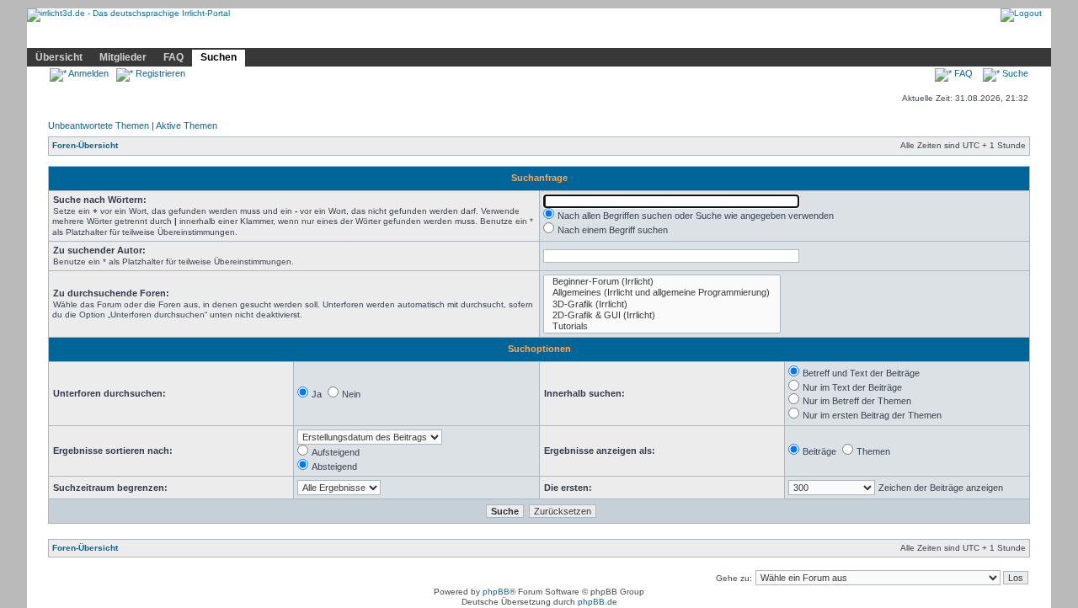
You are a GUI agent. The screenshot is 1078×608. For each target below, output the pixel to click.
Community (282, 35)
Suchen (218, 57)
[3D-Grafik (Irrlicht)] (662, 304)
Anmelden (88, 73)
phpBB (496, 591)
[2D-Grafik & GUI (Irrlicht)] (662, 315)
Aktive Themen (186, 125)
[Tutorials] (662, 326)
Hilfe (152, 36)
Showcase (210, 36)
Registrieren (159, 73)
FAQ (173, 57)
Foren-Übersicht (85, 145)
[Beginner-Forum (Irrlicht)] (662, 281)
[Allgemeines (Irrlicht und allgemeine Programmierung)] (662, 292)
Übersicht (59, 57)
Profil (342, 36)
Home (52, 36)
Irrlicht (104, 36)
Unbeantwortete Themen (98, 125)
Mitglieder (123, 57)
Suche (1014, 73)
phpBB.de (597, 601)
